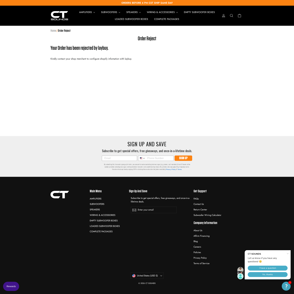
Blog (196, 241)
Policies (197, 252)
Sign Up (183, 158)
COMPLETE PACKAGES (166, 19)
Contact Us (199, 204)
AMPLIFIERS (86, 12)
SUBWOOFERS (109, 12)
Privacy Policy (171, 169)
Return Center (200, 209)
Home (53, 30)
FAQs (196, 198)
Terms (179, 169)
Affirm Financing (201, 236)
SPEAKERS (132, 12)
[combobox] (142, 158)
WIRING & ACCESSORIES (161, 12)
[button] (286, 286)
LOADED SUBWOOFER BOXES (131, 19)
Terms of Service (201, 263)
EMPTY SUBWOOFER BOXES (199, 12)
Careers (197, 246)
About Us (198, 230)
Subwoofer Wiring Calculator (207, 215)
